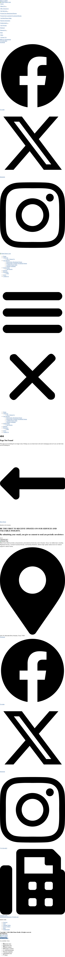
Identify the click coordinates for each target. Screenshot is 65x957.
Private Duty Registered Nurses (14, 262)
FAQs (4, 275)
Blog (7, 273)
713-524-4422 (3, 848)
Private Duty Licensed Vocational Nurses (16, 263)
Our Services (6, 260)
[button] (32, 344)
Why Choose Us (10, 259)
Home (4, 256)
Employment (6, 267)
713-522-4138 (3, 915)
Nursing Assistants (11, 266)
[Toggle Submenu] (6, 6)
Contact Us (6, 276)
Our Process (9, 269)
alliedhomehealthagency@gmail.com (9, 917)
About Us (5, 257)
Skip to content (4, 0)
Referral (5, 270)
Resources (5, 272)
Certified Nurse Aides (11, 265)
